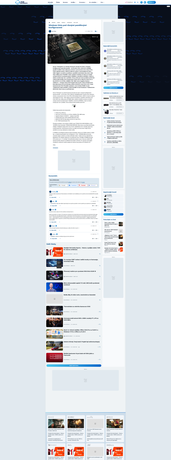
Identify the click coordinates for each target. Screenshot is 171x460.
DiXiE (53, 209)
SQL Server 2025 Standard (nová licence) (111, 230)
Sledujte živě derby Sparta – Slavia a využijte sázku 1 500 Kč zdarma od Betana (82, 248)
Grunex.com (107, 227)
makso (54, 234)
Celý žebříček (113, 214)
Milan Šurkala (67, 265)
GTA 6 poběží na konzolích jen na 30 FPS (95, 439)
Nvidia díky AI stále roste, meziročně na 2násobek (79, 295)
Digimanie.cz (107, 252)
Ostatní (58, 22)
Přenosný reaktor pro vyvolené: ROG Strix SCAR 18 (80, 271)
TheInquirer (55, 147)
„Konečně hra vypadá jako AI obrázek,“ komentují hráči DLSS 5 (55, 439)
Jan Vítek (54, 31)
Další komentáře (113, 87)
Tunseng (54, 191)
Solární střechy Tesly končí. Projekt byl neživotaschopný (82, 342)
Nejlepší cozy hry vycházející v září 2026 (94, 458)
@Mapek (53, 236)
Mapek (53, 225)
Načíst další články (73, 365)
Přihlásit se (151, 2)
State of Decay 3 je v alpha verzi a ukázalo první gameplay (114, 439)
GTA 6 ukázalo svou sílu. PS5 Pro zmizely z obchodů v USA (75, 439)
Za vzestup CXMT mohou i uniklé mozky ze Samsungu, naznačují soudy (81, 260)
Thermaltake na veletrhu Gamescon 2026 (77, 306)
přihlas (69, 182)
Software (63, 22)
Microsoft (76, 22)
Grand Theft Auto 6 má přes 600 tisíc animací (110, 243)
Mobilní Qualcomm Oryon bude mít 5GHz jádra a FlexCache (79, 354)
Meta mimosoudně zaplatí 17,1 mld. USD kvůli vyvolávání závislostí (81, 284)
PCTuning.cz (107, 232)
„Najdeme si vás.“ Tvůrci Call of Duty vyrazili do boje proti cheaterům (111, 237)
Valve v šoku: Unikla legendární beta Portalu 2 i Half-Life (111, 224)
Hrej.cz (105, 239)
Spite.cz (106, 245)
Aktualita (53, 22)
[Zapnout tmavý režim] (145, 2)
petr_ (54, 201)
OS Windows (69, 22)
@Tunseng (53, 203)
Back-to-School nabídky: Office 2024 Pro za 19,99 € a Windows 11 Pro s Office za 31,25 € (81, 330)
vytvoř (83, 182)
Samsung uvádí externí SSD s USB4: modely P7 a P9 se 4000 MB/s (81, 319)
